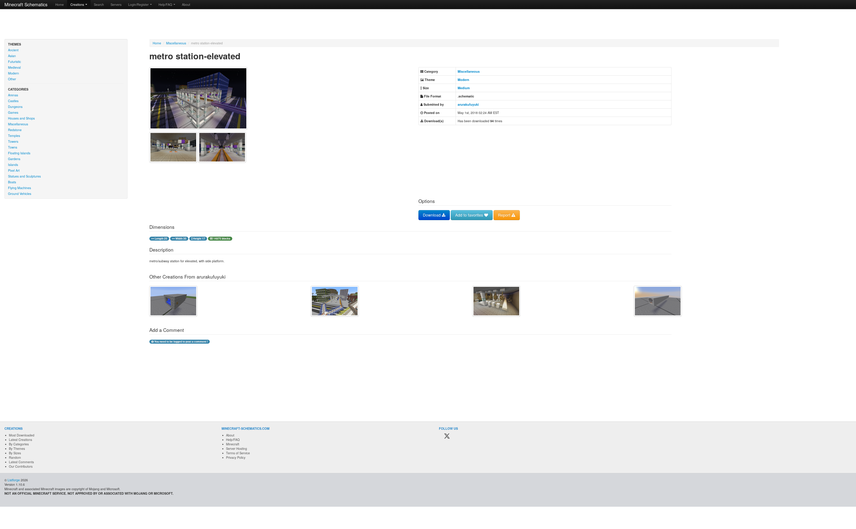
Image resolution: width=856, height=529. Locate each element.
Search (99, 4)
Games (13, 112)
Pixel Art (14, 170)
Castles (13, 101)
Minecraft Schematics (25, 4)
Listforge (14, 480)
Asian (12, 56)
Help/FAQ (233, 439)
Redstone (15, 130)
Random (15, 457)
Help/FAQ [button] (165, 4)
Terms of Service (238, 453)
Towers (13, 141)
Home (59, 4)
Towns (12, 147)
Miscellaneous (18, 124)
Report (504, 215)
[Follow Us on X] (447, 436)
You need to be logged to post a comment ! (181, 341)
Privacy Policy (235, 457)
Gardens (14, 159)
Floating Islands (19, 153)
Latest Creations (20, 439)
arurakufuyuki (468, 104)
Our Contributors (21, 466)
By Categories (19, 444)
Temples (14, 135)
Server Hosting (236, 448)
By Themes (17, 448)
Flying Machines (19, 188)
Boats (12, 182)
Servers (116, 4)
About (186, 4)
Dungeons (15, 106)
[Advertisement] (428, 24)
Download (432, 215)
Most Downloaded (21, 435)
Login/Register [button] (139, 4)
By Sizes (15, 453)
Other (12, 79)
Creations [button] (77, 4)
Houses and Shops (21, 118)
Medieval (14, 67)
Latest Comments (21, 462)
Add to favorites (469, 215)
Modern (13, 73)
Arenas (13, 95)
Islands (13, 164)
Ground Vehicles (19, 193)
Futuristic (14, 61)
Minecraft (232, 444)
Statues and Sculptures (24, 176)
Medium (464, 88)
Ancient (13, 50)
